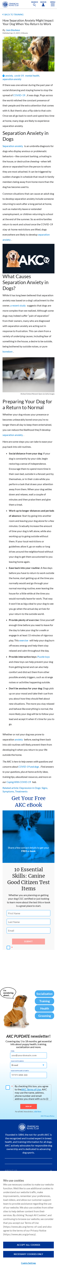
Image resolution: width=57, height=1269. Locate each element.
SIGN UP (28, 1106)
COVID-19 (19, 95)
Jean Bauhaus (13, 29)
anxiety (9, 75)
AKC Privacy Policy (47, 1116)
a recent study (18, 305)
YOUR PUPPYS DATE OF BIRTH (20, 1070)
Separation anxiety (13, 145)
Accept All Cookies (28, 1245)
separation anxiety (12, 79)
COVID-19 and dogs (28, 766)
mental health (32, 75)
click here (37, 1111)
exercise (23, 640)
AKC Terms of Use (31, 1089)
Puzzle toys (43, 656)
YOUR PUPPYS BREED (17, 1061)
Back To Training (14, 14)
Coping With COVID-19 (18, 781)
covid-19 (19, 75)
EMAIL (12, 1051)
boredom (8, 351)
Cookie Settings (28, 1263)
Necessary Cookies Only (28, 1254)
